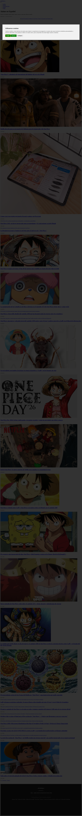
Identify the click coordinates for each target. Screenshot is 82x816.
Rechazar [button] (14, 35)
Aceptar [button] (8, 35)
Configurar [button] (20, 35)
